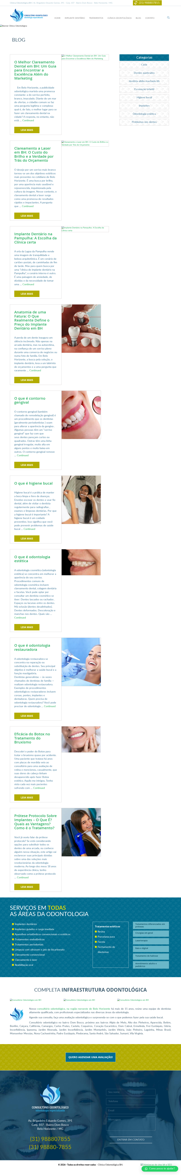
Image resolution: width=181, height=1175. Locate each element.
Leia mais (27, 130)
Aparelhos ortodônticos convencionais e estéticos (42, 934)
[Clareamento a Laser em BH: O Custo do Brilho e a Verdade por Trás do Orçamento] (85, 143)
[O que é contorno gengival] (81, 415)
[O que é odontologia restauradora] (81, 662)
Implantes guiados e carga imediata (34, 929)
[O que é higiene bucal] (81, 500)
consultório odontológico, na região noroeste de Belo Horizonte (73, 1009)
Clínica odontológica (119, 18)
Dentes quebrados (144, 73)
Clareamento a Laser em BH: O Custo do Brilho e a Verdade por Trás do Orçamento (34, 154)
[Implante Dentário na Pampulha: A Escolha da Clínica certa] (85, 229)
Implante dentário (75, 18)
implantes (144, 106)
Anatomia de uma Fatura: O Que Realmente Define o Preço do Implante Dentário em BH (31, 320)
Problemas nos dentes (144, 122)
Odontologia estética (144, 114)
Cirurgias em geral (144, 932)
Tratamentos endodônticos (30, 939)
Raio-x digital (141, 948)
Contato (149, 18)
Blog (138, 18)
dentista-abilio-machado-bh (144, 81)
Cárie (144, 65)
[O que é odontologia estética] (81, 562)
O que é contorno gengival (29, 400)
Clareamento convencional (30, 955)
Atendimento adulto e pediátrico (146, 964)
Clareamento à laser (26, 960)
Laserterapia (141, 940)
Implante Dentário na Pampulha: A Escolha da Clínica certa (35, 238)
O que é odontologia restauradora (32, 647)
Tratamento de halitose (146, 955)
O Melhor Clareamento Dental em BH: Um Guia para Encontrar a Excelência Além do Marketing (35, 70)
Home (57, 18)
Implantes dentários (26, 924)
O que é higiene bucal (33, 483)
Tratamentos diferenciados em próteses (150, 925)
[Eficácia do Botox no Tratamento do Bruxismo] (81, 739)
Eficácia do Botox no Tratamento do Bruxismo (32, 738)
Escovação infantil (144, 89)
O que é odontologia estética (32, 558)
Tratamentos (96, 18)
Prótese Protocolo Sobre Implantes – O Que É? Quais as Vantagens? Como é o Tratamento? (35, 821)
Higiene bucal (144, 97)
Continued (28, 120)
